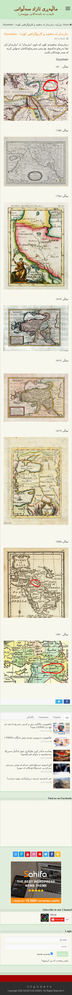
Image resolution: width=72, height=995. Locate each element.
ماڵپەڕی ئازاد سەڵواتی (36, 8)
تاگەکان (30, 717)
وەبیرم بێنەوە (44, 954)
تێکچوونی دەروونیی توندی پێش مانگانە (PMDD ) (28, 737)
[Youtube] (27, 854)
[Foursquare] (21, 854)
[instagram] (15, 854)
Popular (57, 717)
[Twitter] (45, 854)
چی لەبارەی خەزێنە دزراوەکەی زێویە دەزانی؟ (29, 778)
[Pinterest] (39, 854)
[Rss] (57, 854)
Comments (44, 717)
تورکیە (58, 24)
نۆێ (67, 717)
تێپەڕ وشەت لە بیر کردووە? (54, 960)
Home (66, 24)
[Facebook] (51, 854)
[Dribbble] (33, 854)
